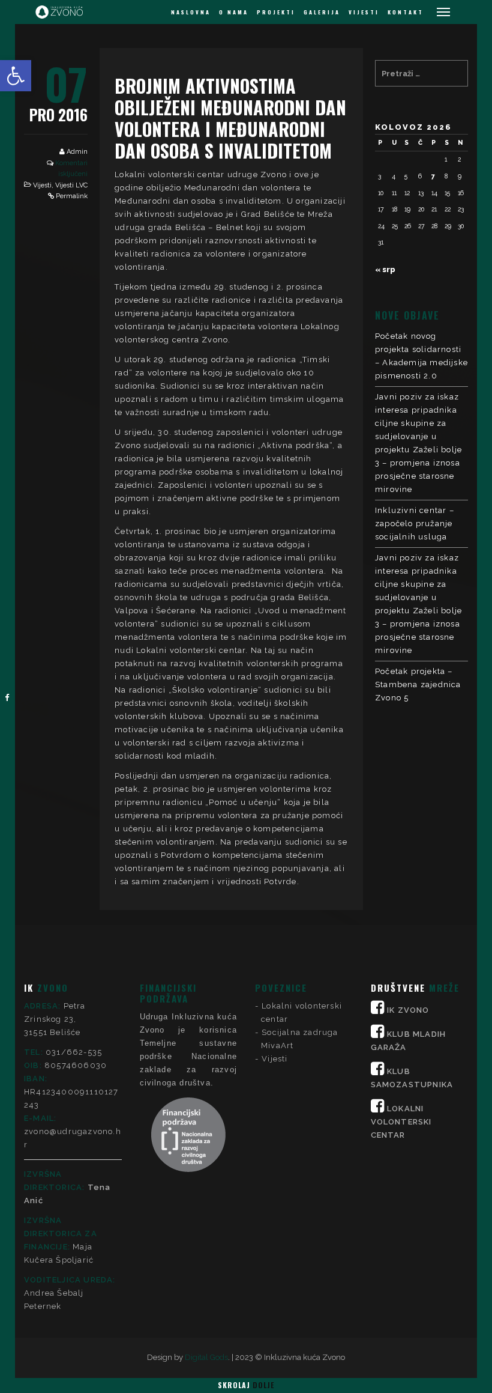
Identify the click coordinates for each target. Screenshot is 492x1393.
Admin (77, 152)
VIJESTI (364, 12)
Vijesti (42, 185)
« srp (385, 269)
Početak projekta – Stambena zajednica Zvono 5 (418, 684)
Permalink (72, 196)
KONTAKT (406, 12)
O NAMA (233, 12)
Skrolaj (246, 1385)
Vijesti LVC (71, 185)
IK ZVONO (408, 1010)
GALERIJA (322, 12)
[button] (15, 75)
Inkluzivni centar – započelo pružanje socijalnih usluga (414, 523)
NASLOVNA (191, 12)
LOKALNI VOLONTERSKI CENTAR (401, 1122)
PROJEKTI (276, 12)
